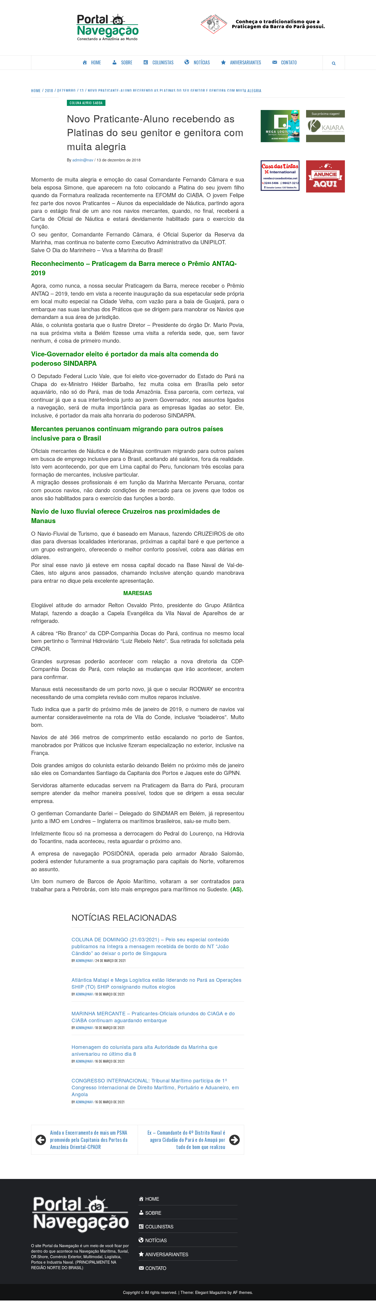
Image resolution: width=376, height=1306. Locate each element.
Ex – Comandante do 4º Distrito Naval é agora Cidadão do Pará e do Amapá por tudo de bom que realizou (186, 1139)
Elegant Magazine (211, 1292)
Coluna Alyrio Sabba (86, 102)
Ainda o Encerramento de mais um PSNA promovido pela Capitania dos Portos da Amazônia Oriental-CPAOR (88, 1139)
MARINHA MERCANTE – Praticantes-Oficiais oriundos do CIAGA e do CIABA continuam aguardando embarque (153, 1017)
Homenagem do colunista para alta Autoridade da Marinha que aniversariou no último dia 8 (144, 1050)
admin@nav (83, 160)
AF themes (242, 1292)
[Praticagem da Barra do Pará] (268, 23)
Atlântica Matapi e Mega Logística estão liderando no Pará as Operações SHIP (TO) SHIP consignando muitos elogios (156, 983)
